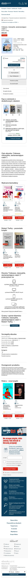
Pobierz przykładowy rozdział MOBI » (10, 345)
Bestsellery (21, 11)
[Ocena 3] (17, 43)
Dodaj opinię (14, 325)
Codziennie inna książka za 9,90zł (9, 22)
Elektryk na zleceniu (11, 125)
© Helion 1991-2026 (5, 563)
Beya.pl (17, 551)
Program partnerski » (14, 479)
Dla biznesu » (12, 497)
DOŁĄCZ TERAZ (10, 469)
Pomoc (20, 311)
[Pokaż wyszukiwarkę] (20, 3)
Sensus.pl (7, 546)
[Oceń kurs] (5, 325)
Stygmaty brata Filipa (19, 406)
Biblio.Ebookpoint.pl (9, 555)
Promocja (4, 35)
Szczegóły (7, 91)
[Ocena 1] (14, 43)
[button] (25, 194)
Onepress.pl (18, 544)
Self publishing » (13, 510)
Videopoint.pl (8, 551)
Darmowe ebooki (5, 14)
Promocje (10, 11)
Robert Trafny (20, 38)
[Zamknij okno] (24, 572)
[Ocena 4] (18, 43)
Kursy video (4, 11)
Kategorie (4, 8)
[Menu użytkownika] (23, 3)
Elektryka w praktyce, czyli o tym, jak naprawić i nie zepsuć (15, 129)
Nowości (16, 11)
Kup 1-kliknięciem (14, 76)
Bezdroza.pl (18, 548)
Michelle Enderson (7, 409)
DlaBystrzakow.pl (9, 548)
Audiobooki (14, 8)
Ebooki (9, 8)
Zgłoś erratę (4, 347)
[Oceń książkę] (20, 43)
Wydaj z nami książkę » (14, 485)
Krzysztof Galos (18, 407)
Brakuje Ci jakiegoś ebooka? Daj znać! (17, 503)
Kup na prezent (14, 72)
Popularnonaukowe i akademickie (9, 354)
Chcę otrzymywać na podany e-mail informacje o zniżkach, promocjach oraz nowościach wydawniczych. (14, 463)
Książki (20, 8)
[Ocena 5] (20, 43)
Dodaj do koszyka (14, 65)
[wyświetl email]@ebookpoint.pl (19, 567)
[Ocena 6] (21, 43)
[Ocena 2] (15, 43)
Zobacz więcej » (7, 474)
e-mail (4, 457)
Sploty (17, 553)
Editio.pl (17, 546)
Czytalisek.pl (8, 553)
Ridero (22, 40)
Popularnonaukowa (5, 356)
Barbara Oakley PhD (19, 211)
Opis (6, 88)
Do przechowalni (14, 83)
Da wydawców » (13, 491)
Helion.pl (7, 544)
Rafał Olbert (5, 211)
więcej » (19, 465)
